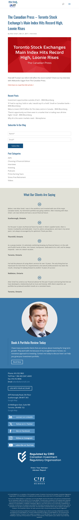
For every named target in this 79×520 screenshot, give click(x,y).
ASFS (10, 158)
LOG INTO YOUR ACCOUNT (20, 388)
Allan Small (14, 34)
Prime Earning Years (16, 174)
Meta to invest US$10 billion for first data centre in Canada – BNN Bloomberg (37, 109)
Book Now (17, 362)
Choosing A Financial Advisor (19, 161)
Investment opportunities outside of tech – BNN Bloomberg (31, 100)
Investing (11, 168)
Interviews (33, 34)
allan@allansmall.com (21, 382)
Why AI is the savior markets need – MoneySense (27, 118)
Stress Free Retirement (17, 177)
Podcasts (11, 171)
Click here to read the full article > (21, 85)
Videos (10, 180)
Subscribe (15, 146)
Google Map (12, 400)
